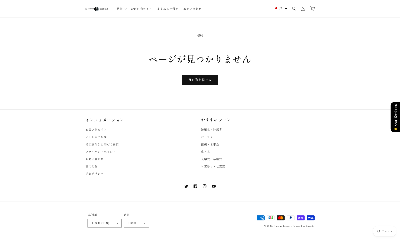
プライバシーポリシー (100, 152)
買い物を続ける (200, 80)
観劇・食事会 (210, 144)
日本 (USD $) (100, 223)
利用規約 (91, 166)
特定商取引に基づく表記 (102, 144)
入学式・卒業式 (211, 159)
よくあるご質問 (96, 137)
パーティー (208, 137)
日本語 (132, 223)
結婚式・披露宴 (211, 130)
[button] (121, 8)
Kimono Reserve (283, 225)
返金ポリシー (94, 173)
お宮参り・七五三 (213, 166)
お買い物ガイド (96, 130)
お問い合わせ (94, 159)
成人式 (205, 152)
